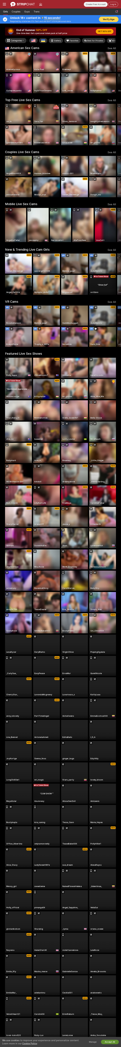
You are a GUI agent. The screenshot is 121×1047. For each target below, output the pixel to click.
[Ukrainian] (43, 40)
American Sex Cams (24, 48)
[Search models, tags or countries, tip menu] (116, 11)
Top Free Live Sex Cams (22, 100)
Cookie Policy (29, 1043)
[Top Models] (40, 4)
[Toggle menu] (4, 4)
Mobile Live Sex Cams (21, 204)
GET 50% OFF (104, 31)
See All (112, 48)
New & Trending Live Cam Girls (27, 249)
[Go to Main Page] (22, 4)
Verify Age (109, 19)
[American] (33, 40)
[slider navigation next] (115, 72)
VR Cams (11, 301)
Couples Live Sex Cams (22, 152)
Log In (113, 4)
